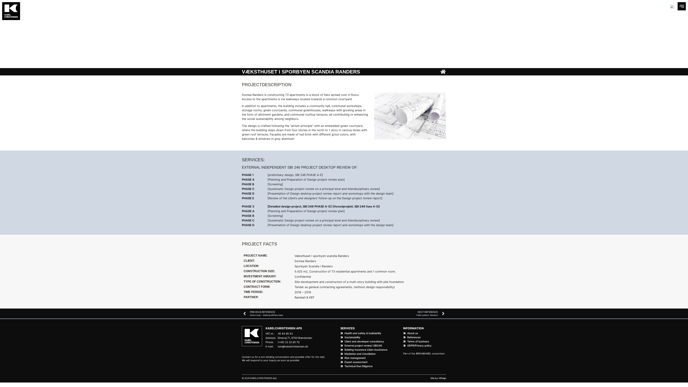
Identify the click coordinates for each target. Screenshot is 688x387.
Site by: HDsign (438, 378)
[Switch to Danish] (672, 6)
